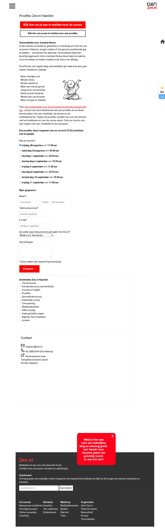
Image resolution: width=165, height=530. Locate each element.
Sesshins (47, 505)
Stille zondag (27, 310)
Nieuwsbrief (87, 512)
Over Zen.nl (86, 505)
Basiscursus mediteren (31, 505)
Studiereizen (49, 512)
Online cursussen (28, 512)
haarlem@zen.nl (33, 346)
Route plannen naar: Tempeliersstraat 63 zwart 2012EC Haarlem (34, 359)
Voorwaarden (88, 519)
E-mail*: (23, 220)
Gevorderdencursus (30, 296)
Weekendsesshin (29, 306)
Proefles (24, 293)
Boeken (64, 509)
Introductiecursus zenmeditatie (36, 286)
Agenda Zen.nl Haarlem (32, 317)
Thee (63, 515)
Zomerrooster (27, 283)
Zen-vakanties (50, 509)
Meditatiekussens (69, 505)
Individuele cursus (29, 300)
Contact (26, 338)
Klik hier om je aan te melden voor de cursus (52, 24)
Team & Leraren (89, 509)
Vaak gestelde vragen (31, 313)
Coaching (24, 515)
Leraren (24, 320)
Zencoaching (27, 303)
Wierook (64, 512)
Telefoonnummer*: (29, 208)
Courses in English (29, 290)
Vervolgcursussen (28, 509)
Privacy (84, 515)
